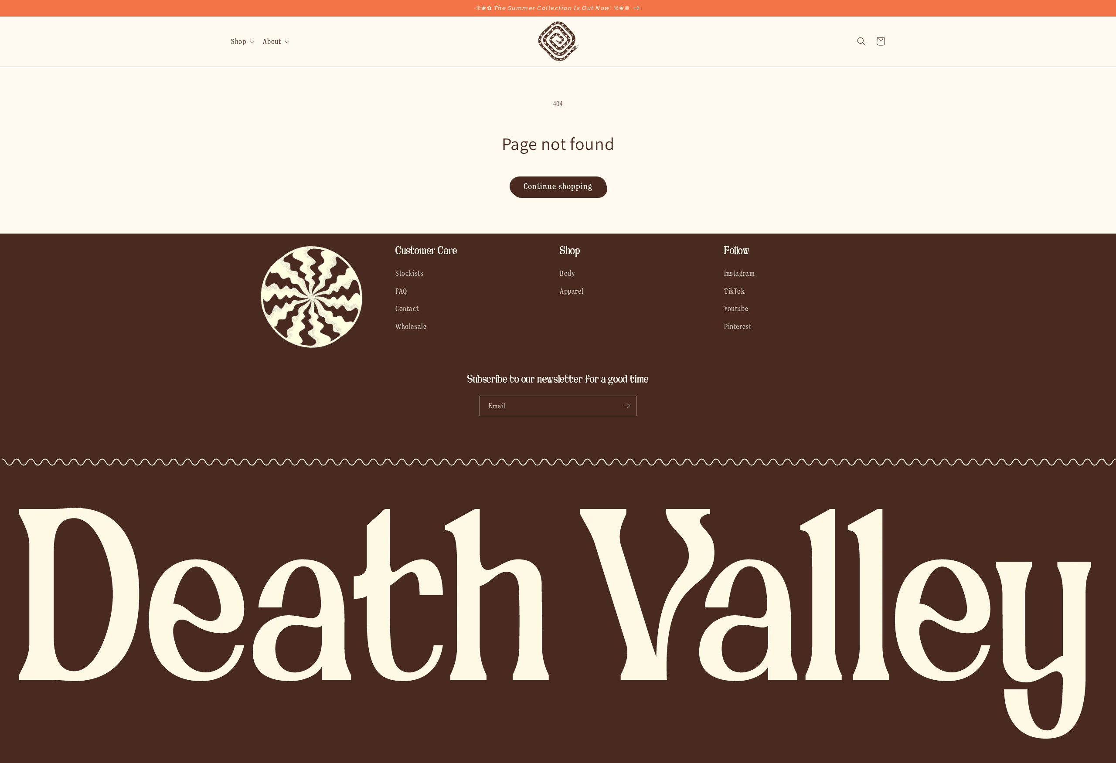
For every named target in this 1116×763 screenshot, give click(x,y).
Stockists (409, 273)
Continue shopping (558, 186)
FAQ (401, 291)
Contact (406, 308)
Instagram (739, 273)
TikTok (734, 291)
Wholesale (410, 326)
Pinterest (737, 326)
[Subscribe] (626, 406)
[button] (242, 41)
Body (567, 273)
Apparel (571, 291)
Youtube (736, 308)
